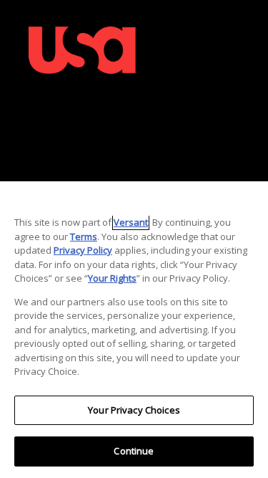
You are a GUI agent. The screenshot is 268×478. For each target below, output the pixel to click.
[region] (134, 329)
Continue (134, 450)
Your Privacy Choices (134, 409)
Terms (83, 236)
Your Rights (112, 278)
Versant (131, 222)
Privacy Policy (83, 250)
